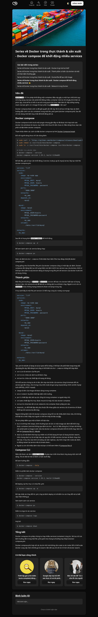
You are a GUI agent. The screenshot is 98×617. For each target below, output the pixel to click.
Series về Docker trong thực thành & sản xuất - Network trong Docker (42, 86)
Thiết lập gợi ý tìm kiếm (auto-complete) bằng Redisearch (27, 577)
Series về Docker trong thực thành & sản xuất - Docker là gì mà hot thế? (43, 68)
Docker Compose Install (66, 131)
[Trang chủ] (15, 3)
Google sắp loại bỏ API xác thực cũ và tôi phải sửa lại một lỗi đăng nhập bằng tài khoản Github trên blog (51, 577)
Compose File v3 (66, 446)
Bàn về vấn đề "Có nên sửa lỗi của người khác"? (75, 577)
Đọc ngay (26, 582)
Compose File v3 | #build (31, 431)
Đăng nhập (77, 3)
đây (59, 416)
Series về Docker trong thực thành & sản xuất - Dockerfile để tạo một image (44, 77)
